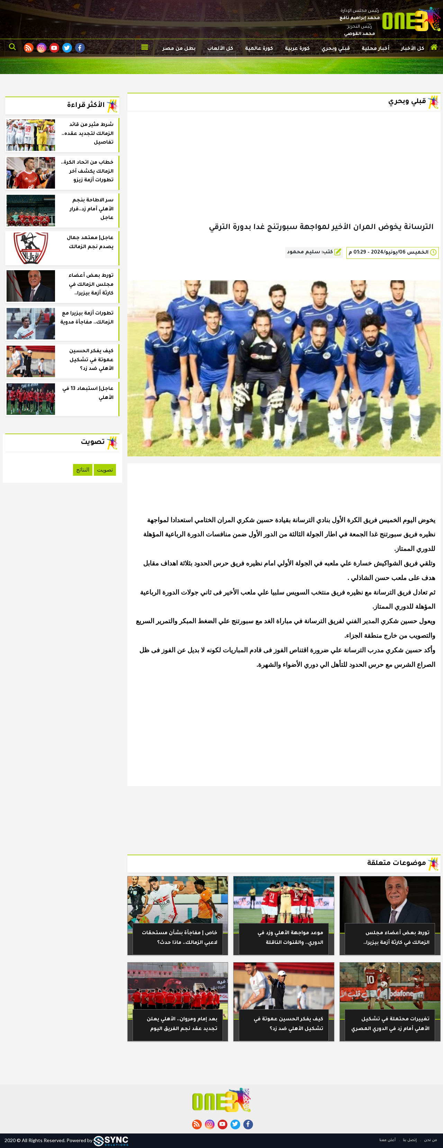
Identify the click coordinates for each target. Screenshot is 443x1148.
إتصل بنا (409, 1140)
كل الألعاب (220, 49)
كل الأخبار (412, 49)
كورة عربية (297, 49)
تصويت (105, 470)
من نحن (430, 1140)
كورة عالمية (259, 49)
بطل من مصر (179, 49)
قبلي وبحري (336, 49)
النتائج (82, 470)
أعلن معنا (387, 1140)
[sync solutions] (110, 1140)
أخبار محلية (375, 49)
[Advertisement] (284, 177)
